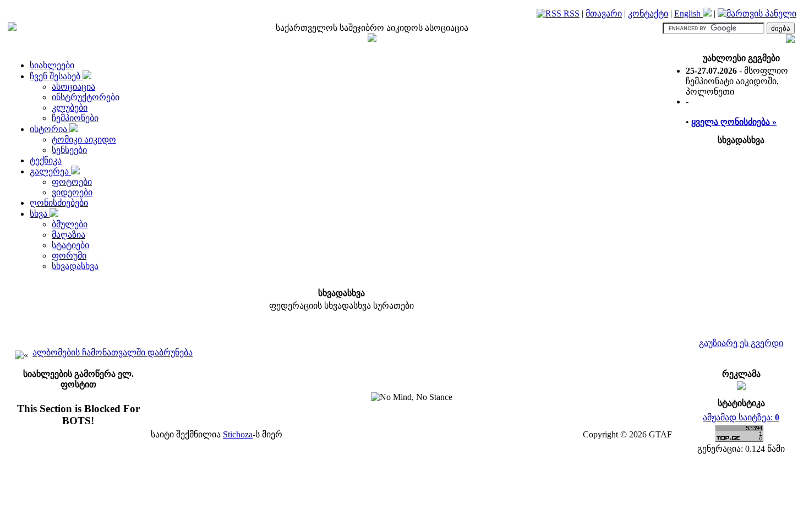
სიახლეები (52, 65)
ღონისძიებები (59, 202)
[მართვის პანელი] (757, 13)
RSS (570, 13)
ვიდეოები (72, 192)
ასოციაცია (73, 86)
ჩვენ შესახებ (56, 76)
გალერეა (50, 171)
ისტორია (49, 129)
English (688, 13)
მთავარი (604, 13)
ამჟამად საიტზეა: (741, 417)
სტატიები (70, 245)
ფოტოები (72, 182)
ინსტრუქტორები (85, 97)
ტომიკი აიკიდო (84, 139)
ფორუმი (69, 255)
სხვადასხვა (75, 266)
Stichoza (238, 434)
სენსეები (69, 150)
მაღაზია (68, 234)
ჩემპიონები (75, 118)
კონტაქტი (648, 13)
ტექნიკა (46, 160)
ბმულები (70, 224)
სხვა (40, 213)
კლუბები (70, 107)
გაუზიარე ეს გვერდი (741, 343)
